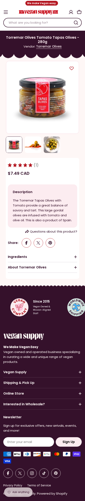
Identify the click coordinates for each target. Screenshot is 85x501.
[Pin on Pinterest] (50, 243)
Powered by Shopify (52, 493)
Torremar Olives (49, 46)
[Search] (75, 22)
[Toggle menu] (5, 12)
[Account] (70, 12)
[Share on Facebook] (26, 243)
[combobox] (42, 22)
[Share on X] (38, 243)
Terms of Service (39, 485)
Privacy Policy (12, 485)
